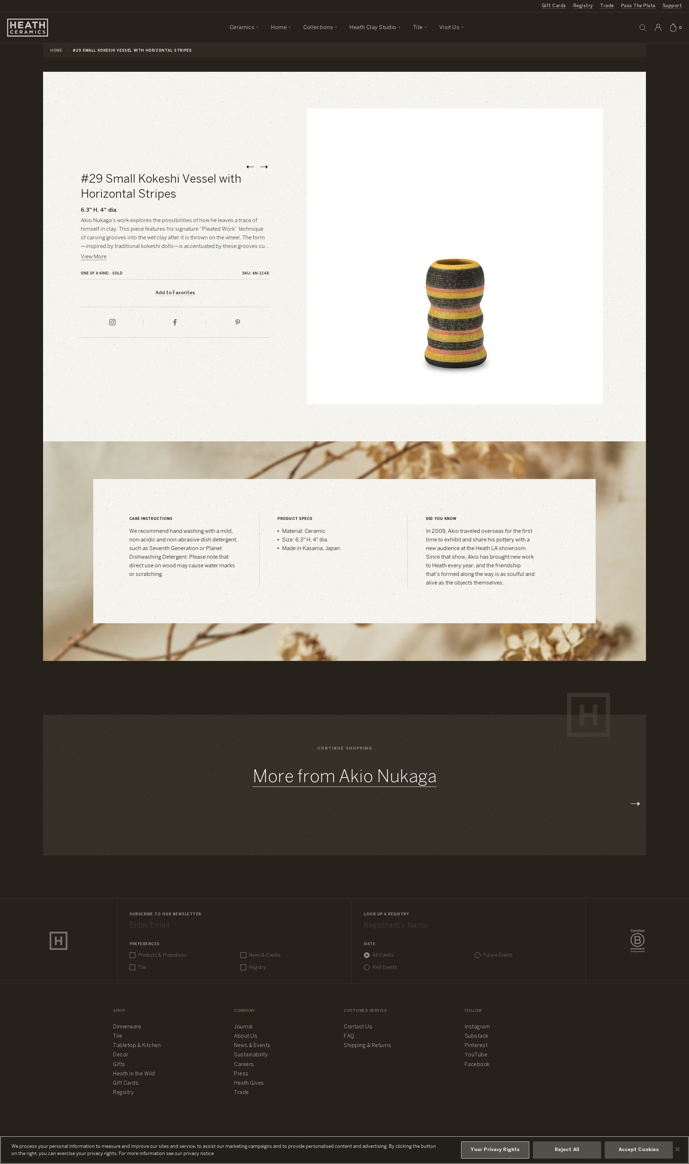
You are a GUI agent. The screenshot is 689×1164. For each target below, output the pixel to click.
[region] (344, 1150)
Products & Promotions (162, 955)
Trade (607, 6)
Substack (476, 1036)
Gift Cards (554, 6)
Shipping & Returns (367, 1045)
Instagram (477, 1027)
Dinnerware (127, 1027)
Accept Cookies (639, 1149)
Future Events (498, 955)
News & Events (265, 955)
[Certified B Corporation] (638, 941)
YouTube (476, 1055)
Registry (583, 6)
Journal (243, 1027)
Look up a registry (386, 914)
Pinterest (476, 1045)
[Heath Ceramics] (58, 940)
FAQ (349, 1036)
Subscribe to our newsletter (165, 914)
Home (56, 50)
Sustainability (251, 1055)
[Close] (677, 1149)
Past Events (384, 968)
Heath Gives (249, 1083)
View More (94, 256)
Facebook (477, 1064)
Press (241, 1074)
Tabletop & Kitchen (137, 1045)
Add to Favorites (175, 293)
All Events (382, 955)
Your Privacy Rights (495, 1149)
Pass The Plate (638, 6)
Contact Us (358, 1027)
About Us (245, 1036)
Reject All (567, 1149)
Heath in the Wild (134, 1074)
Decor (120, 1055)
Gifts (119, 1064)
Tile (142, 968)
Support (672, 6)
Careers (244, 1064)
